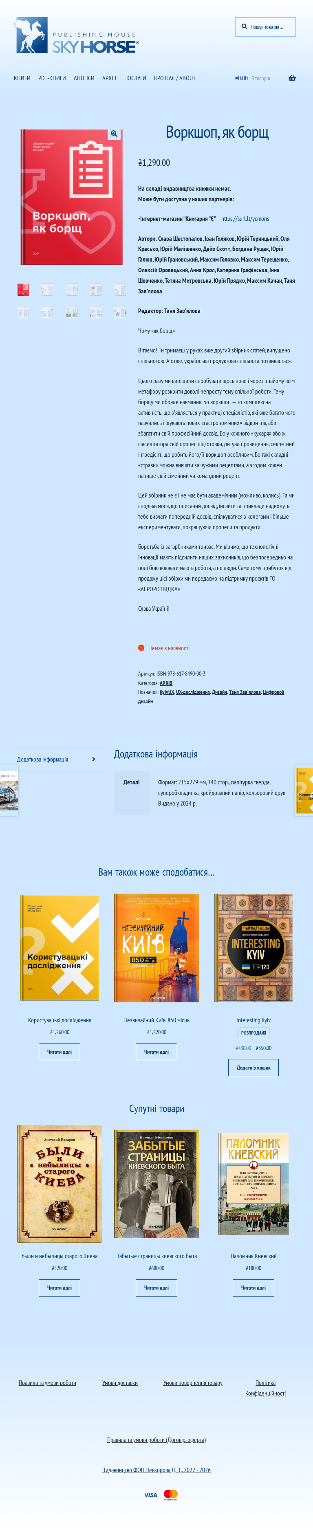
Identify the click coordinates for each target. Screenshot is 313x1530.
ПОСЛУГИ (135, 78)
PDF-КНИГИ (52, 78)
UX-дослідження (193, 692)
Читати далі (59, 1051)
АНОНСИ (84, 78)
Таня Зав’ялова (245, 692)
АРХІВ (109, 78)
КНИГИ (22, 78)
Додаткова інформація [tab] (42, 759)
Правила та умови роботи (47, 1382)
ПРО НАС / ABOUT (175, 78)
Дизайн (219, 692)
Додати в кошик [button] (254, 1067)
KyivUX (167, 692)
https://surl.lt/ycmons (245, 218)
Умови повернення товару (193, 1382)
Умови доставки (120, 1382)
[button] (114, 133)
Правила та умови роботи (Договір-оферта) (156, 1439)
